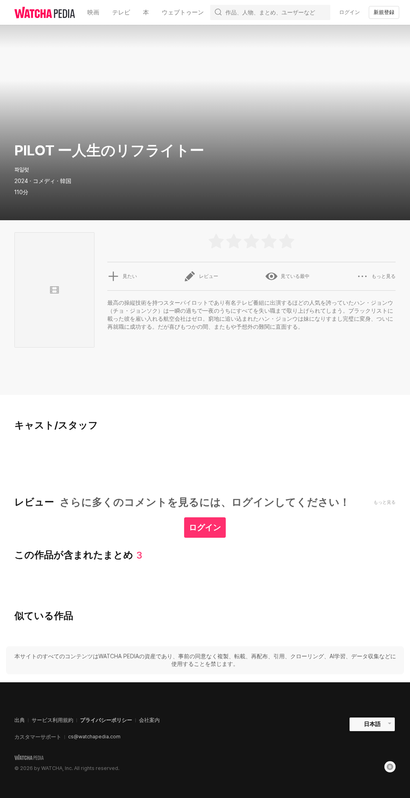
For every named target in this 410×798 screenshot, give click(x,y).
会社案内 (149, 720)
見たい (130, 276)
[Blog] (390, 766)
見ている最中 (295, 276)
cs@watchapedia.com (94, 737)
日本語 (372, 724)
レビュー (208, 276)
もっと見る (384, 276)
